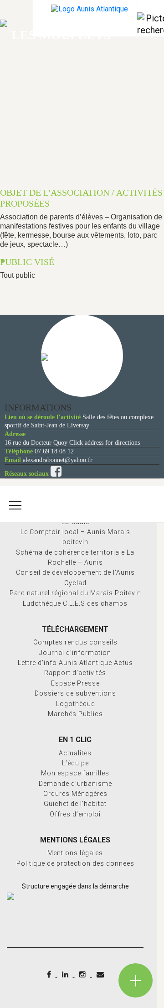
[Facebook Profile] (56, 473)
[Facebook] (49, 974)
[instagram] (83, 974)
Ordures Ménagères (75, 793)
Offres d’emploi (75, 814)
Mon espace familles (75, 773)
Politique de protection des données (75, 863)
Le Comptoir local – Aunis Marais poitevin (75, 537)
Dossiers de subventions (75, 693)
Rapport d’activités (75, 672)
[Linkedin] (66, 974)
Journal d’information (75, 652)
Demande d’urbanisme (75, 783)
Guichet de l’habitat (75, 803)
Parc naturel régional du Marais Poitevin (75, 593)
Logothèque (75, 703)
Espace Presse (75, 683)
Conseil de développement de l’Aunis (75, 572)
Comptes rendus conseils (75, 642)
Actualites (75, 753)
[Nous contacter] (100, 974)
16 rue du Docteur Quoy (36, 442)
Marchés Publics (75, 713)
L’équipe (75, 763)
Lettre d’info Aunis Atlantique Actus (75, 662)
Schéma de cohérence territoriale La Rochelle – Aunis (75, 557)
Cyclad (75, 583)
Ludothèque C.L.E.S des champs (75, 603)
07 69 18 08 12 (54, 451)
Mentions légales (75, 853)
